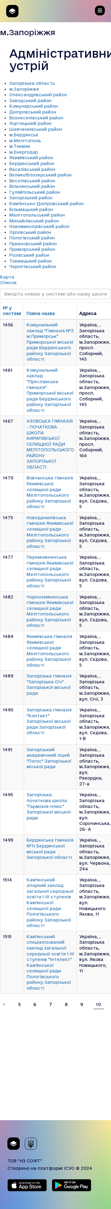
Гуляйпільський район (34, 192)
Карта (7, 277)
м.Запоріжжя (24, 89)
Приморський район (32, 249)
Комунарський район (33, 106)
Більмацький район (31, 209)
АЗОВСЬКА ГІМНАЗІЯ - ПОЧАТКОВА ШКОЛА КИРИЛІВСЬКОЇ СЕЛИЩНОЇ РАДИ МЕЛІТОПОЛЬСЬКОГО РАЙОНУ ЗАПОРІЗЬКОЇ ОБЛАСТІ (50, 444)
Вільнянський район (32, 186)
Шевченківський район (35, 129)
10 (98, 1004)
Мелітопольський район (37, 215)
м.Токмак (19, 146)
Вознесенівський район (36, 117)
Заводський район (30, 100)
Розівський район (29, 255)
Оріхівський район (30, 232)
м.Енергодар (23, 152)
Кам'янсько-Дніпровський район (46, 203)
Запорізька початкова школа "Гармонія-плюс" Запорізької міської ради (49, 806)
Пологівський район (32, 237)
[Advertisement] (55, 1064)
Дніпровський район (32, 112)
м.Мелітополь (25, 140)
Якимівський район (31, 157)
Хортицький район (30, 123)
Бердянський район (31, 163)
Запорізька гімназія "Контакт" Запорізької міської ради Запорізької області (49, 721)
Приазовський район (33, 243)
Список (8, 282)
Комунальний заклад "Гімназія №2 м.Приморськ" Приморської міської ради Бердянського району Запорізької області (50, 342)
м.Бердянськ (23, 134)
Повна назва (41, 313)
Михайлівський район (34, 220)
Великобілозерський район (40, 174)
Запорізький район (30, 197)
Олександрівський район (38, 94)
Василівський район (32, 169)
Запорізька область (32, 83)
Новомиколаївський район (39, 226)
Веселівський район (32, 180)
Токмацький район (30, 261)
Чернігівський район (32, 266)
